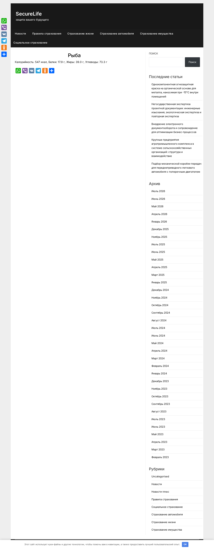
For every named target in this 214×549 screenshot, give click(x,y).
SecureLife (29, 14)
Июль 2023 (158, 419)
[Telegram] (4, 41)
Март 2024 (158, 358)
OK (185, 544)
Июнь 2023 (158, 426)
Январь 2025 (159, 282)
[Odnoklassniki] (4, 47)
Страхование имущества (156, 33)
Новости (20, 33)
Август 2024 (159, 320)
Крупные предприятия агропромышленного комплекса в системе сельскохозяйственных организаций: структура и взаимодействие (172, 148)
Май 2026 (157, 206)
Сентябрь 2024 (160, 312)
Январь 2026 (159, 221)
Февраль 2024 (160, 366)
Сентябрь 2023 (160, 404)
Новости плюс (160, 491)
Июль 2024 (158, 328)
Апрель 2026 (159, 214)
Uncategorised (160, 476)
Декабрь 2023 (160, 381)
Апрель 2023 (159, 442)
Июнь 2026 (158, 198)
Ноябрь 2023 (159, 388)
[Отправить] (4, 54)
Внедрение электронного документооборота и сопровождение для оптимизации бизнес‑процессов (174, 128)
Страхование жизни (80, 33)
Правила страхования (46, 33)
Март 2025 (158, 274)
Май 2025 (157, 259)
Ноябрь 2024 (159, 297)
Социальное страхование (30, 42)
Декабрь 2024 (160, 289)
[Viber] (4, 27)
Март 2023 (158, 449)
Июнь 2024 (158, 335)
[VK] (4, 34)
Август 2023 (158, 411)
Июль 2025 (158, 244)
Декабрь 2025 (160, 229)
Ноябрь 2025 (159, 236)
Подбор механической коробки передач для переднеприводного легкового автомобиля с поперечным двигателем (176, 167)
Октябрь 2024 (159, 305)
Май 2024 (157, 343)
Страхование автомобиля (117, 33)
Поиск (153, 53)
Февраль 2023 (160, 457)
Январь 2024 (159, 373)
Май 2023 (157, 434)
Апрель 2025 (159, 267)
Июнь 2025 (158, 251)
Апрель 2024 (159, 350)
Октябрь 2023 (159, 396)
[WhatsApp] (4, 20)
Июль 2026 (158, 191)
